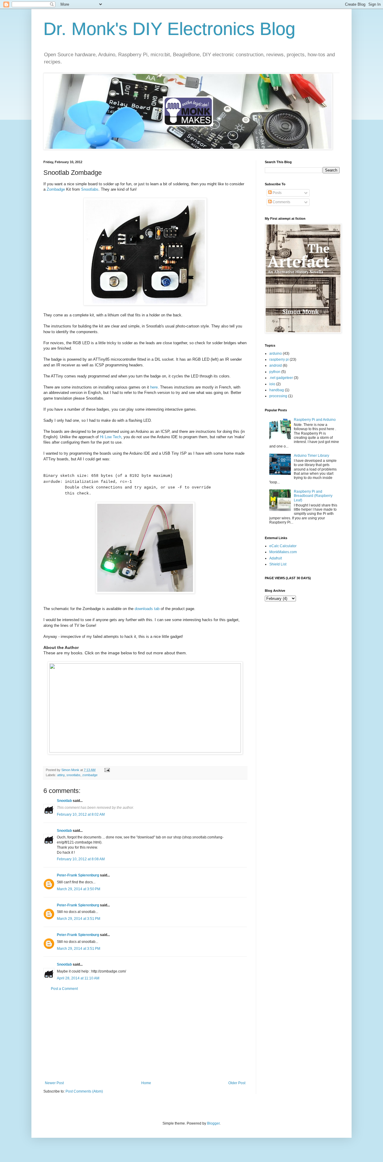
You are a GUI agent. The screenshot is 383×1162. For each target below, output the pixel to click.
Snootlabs (89, 189)
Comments (281, 202)
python (274, 372)
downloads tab (147, 608)
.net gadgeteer (281, 378)
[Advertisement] (145, 1036)
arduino (275, 353)
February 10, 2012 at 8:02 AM (81, 814)
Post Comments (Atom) (84, 1091)
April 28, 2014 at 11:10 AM (78, 978)
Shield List (277, 564)
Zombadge (56, 189)
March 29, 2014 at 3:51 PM (78, 919)
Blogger (213, 1123)
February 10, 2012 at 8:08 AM (81, 859)
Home (146, 1083)
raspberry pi (279, 359)
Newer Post (54, 1083)
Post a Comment (64, 989)
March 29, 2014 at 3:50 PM (78, 889)
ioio (272, 384)
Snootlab (64, 801)
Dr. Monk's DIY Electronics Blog (169, 29)
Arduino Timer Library (311, 455)
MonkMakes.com (283, 552)
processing (278, 396)
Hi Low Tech (110, 437)
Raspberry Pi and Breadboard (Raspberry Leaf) (313, 495)
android (275, 365)
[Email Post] (107, 770)
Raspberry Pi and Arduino (315, 420)
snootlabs (73, 775)
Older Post (236, 1083)
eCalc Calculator (283, 546)
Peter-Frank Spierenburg (78, 875)
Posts (277, 193)
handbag (276, 390)
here (154, 387)
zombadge (90, 775)
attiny (61, 775)
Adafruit (275, 558)
